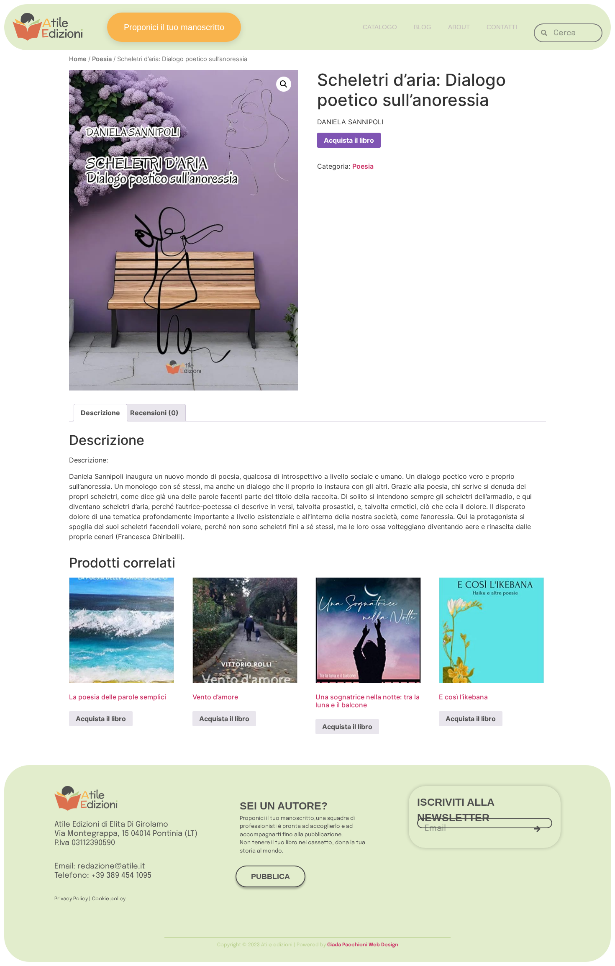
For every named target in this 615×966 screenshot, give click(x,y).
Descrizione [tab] (100, 412)
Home (78, 59)
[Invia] (537, 829)
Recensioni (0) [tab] (154, 412)
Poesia (102, 59)
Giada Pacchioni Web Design (362, 945)
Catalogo (380, 27)
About (459, 27)
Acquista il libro (349, 140)
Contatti (502, 27)
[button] (283, 84)
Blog (422, 27)
